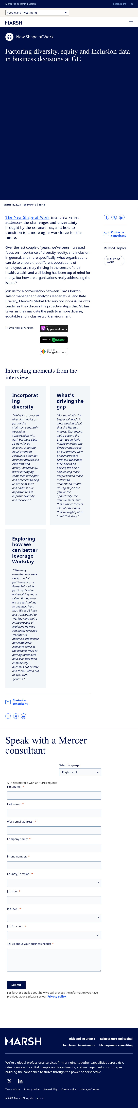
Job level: (12, 909)
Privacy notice (32, 1089)
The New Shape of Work (27, 217)
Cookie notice (68, 1089)
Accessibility (50, 1089)
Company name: (17, 839)
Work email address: (20, 822)
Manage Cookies (89, 1089)
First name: (14, 787)
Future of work (113, 260)
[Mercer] (17, 23)
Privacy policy (56, 996)
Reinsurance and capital (116, 1039)
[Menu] (130, 23)
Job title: (12, 891)
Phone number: (17, 856)
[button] (132, 4)
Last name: (14, 804)
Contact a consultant (20, 702)
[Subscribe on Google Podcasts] (54, 351)
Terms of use (12, 1089)
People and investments (79, 1045)
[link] (8, 716)
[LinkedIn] (20, 1081)
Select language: (69, 765)
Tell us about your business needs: (29, 944)
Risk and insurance (82, 1039)
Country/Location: (18, 874)
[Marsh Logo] (23, 1042)
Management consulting (116, 1045)
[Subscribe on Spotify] (54, 339)
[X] (9, 1081)
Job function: (15, 926)
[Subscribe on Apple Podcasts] (54, 328)
